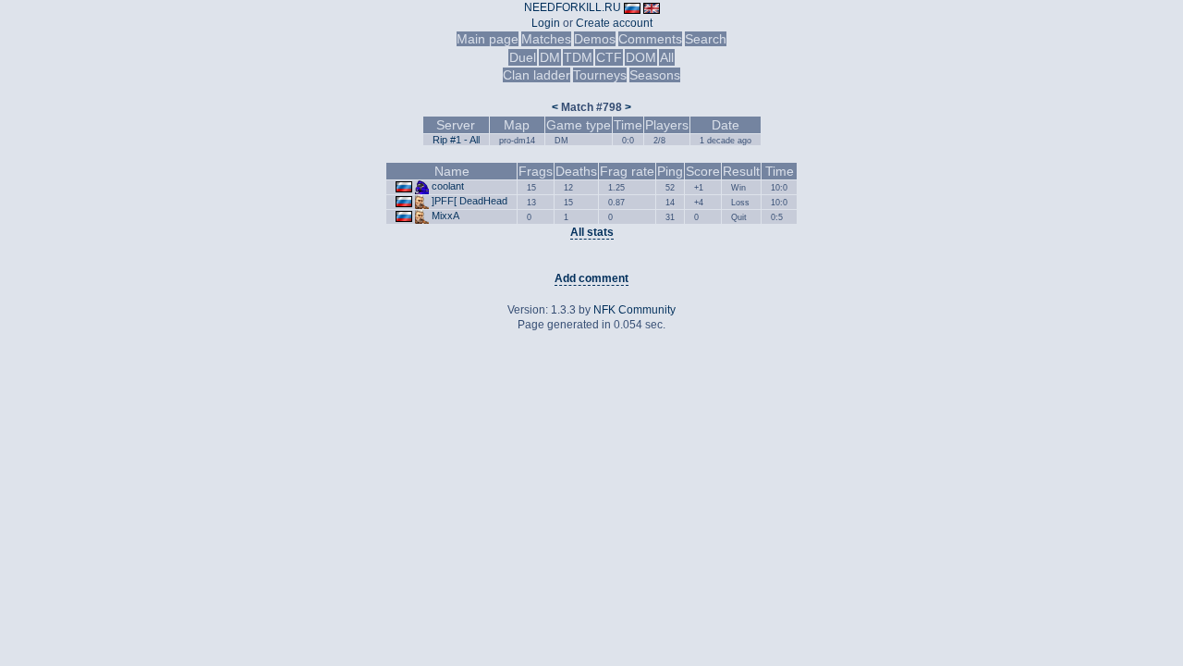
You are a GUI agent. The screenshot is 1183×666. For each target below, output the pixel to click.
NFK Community (634, 309)
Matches (546, 38)
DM (550, 57)
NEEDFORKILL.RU (572, 7)
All (667, 57)
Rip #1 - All (456, 139)
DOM (641, 57)
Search (705, 38)
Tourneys (600, 75)
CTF (609, 57)
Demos (595, 38)
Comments (650, 38)
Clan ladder (536, 75)
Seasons (654, 75)
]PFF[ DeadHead (469, 200)
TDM (578, 57)
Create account (614, 23)
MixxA (445, 215)
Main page (487, 38)
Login (545, 23)
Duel (522, 57)
